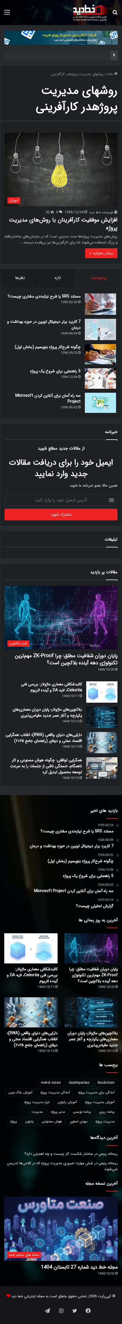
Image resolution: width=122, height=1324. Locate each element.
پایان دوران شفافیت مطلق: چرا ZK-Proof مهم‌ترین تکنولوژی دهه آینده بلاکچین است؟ (66, 659)
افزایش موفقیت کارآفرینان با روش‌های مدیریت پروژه (63, 224)
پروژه (13, 1121)
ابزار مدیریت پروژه (37, 1102)
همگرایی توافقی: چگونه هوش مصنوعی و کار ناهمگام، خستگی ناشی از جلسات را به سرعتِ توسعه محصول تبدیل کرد (46, 766)
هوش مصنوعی (52, 1121)
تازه (58, 277)
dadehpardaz (79, 1082)
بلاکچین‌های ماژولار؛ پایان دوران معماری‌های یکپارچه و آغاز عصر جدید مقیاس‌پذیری (47, 712)
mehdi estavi (51, 1082)
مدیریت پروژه (105, 1121)
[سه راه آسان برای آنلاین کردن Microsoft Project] (100, 403)
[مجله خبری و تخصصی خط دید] (90, 12)
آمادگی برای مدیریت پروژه (96, 1092)
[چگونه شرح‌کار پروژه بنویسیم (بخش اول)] (100, 354)
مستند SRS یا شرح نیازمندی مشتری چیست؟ (44, 296)
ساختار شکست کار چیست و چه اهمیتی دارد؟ (58, 1154)
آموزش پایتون (67, 1102)
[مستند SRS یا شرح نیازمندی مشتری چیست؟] (100, 304)
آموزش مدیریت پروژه (100, 1102)
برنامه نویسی (82, 1111)
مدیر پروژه (58, 1111)
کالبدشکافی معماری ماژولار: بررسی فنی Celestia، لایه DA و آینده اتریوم (51, 687)
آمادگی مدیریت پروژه (55, 1092)
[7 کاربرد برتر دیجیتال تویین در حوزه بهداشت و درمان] (100, 329)
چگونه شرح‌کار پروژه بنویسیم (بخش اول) (48, 347)
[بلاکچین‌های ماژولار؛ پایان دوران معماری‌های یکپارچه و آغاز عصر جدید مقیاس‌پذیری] (101, 717)
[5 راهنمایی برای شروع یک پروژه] (100, 378)
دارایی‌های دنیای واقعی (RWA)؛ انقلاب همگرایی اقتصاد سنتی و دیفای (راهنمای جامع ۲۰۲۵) (44, 738)
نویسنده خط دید (101, 212)
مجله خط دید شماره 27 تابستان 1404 (79, 1267)
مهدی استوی (78, 1121)
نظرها (20, 277)
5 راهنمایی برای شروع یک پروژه (55, 371)
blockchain (106, 1082)
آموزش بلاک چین (20, 1092)
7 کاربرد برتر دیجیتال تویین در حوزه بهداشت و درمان (44, 324)
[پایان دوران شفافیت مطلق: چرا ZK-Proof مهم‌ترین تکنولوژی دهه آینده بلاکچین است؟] (91, 948)
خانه (110, 74)
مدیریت (37, 1111)
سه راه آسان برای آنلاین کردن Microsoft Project (48, 398)
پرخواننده (99, 277)
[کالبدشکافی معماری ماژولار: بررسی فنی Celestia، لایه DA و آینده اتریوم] (101, 692)
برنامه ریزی (107, 1111)
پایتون (29, 1121)
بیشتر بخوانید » (101, 253)
